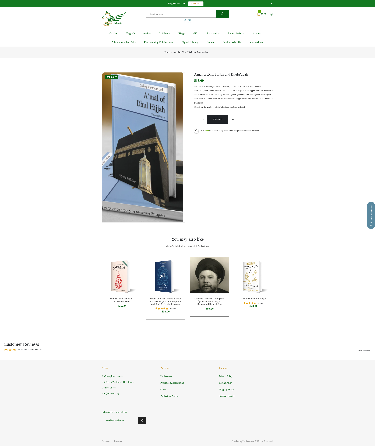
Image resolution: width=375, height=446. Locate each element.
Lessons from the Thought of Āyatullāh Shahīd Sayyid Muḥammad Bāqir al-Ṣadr (209, 301)
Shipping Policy (226, 389)
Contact (164, 389)
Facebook (106, 441)
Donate (211, 42)
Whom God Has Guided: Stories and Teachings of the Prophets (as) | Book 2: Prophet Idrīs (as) (165, 301)
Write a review (364, 350)
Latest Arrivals (236, 33)
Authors (257, 33)
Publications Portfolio (123, 42)
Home (167, 52)
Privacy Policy (225, 376)
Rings (181, 33)
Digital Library (189, 42)
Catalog (113, 33)
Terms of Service (227, 396)
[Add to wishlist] (233, 119)
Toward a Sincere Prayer (253, 298)
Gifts (196, 33)
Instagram (118, 441)
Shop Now (195, 3)
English (130, 33)
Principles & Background (172, 383)
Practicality (213, 33)
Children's (164, 33)
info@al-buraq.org (110, 393)
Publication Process (169, 396)
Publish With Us (232, 42)
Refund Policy (225, 383)
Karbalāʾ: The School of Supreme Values (121, 300)
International (256, 42)
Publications (166, 376)
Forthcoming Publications (158, 42)
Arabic (147, 33)
